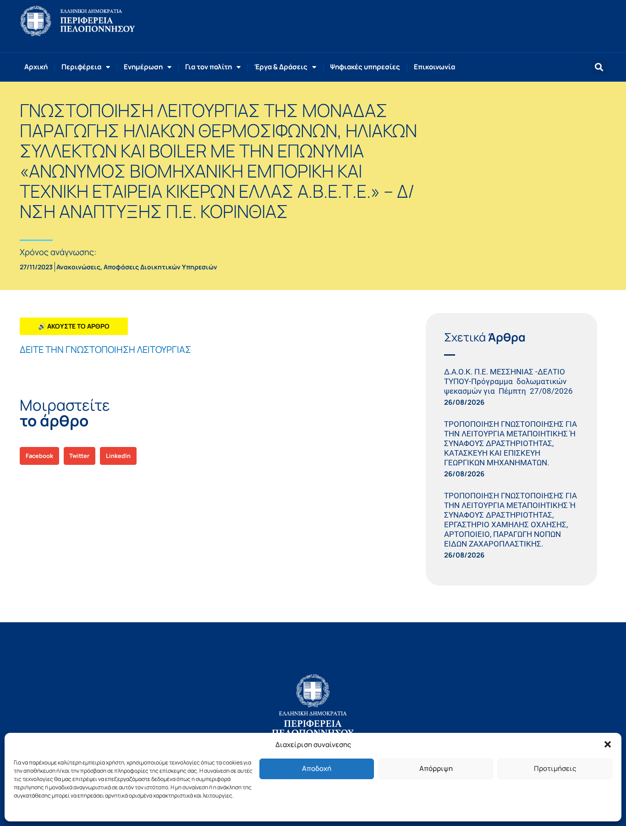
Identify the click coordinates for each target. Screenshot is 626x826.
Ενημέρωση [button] (143, 67)
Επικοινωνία (434, 67)
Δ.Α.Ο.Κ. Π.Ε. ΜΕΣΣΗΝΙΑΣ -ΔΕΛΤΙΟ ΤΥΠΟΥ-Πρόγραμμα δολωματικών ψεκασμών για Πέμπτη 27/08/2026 (510, 381)
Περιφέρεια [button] (81, 67)
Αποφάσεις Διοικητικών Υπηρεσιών (160, 266)
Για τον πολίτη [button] (208, 67)
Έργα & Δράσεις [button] (281, 67)
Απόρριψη (436, 768)
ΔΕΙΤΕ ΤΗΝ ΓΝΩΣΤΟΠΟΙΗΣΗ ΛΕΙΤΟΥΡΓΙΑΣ (105, 349)
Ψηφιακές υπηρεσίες (365, 67)
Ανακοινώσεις (78, 266)
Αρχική (36, 67)
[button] (607, 744)
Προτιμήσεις (555, 768)
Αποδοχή (316, 768)
